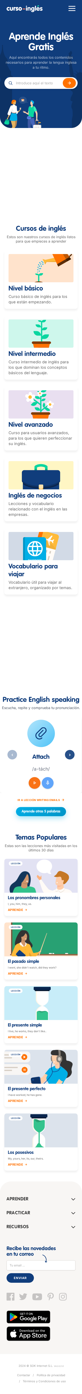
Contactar (23, 1375)
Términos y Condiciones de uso (44, 1381)
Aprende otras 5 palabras (41, 811)
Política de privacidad (51, 1375)
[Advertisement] (41, 171)
